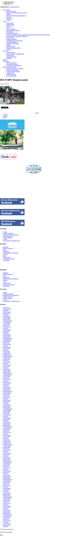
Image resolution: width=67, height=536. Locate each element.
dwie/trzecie (9, 532)
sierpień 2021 (6, 394)
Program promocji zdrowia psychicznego (17, 36)
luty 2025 (5, 332)
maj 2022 (5, 381)
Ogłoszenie (6, 251)
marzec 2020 (6, 419)
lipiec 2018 (6, 448)
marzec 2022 (6, 384)
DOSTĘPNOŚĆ (11, 46)
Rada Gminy (10, 26)
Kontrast (5, 116)
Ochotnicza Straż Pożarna (13, 71)
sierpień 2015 (6, 500)
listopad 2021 (6, 390)
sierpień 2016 (6, 482)
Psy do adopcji (10, 37)
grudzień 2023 (7, 353)
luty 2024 (5, 350)
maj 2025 (5, 328)
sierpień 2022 (6, 376)
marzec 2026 (6, 313)
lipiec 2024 (6, 343)
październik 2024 (7, 338)
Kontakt (9, 49)
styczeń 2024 (6, 351)
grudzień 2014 (7, 511)
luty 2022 (5, 385)
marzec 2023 (6, 366)
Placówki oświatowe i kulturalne (15, 68)
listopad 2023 (6, 354)
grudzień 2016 (7, 476)
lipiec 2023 (6, 360)
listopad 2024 (6, 337)
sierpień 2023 (6, 359)
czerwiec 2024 (7, 344)
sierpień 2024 (6, 341)
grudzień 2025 (7, 318)
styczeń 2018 (6, 457)
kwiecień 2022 (7, 382)
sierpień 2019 (6, 429)
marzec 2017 (6, 472)
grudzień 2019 (7, 423)
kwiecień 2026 (7, 312)
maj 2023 (5, 363)
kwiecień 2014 (7, 523)
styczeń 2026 (6, 316)
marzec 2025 (6, 331)
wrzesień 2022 (7, 375)
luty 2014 (5, 526)
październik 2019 (7, 426)
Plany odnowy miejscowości (14, 65)
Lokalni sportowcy (11, 74)
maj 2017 (5, 469)
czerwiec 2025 (7, 326)
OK (1, 535)
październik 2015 (7, 497)
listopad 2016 (6, 478)
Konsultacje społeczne (12, 33)
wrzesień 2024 (7, 340)
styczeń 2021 (6, 404)
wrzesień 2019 (7, 428)
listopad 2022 (6, 372)
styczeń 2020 (6, 422)
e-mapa (5, 239)
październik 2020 (7, 409)
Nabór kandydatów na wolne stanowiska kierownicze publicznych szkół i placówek (28, 34)
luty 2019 (5, 438)
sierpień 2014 (6, 517)
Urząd (4, 21)
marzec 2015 (6, 507)
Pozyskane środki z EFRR (13, 48)
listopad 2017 (6, 460)
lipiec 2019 (6, 431)
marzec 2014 (6, 525)
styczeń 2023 (6, 369)
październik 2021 (7, 391)
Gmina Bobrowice (14, 7)
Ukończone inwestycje (12, 64)
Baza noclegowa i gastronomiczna (15, 54)
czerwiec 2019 (7, 432)
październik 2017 (7, 462)
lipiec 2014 (6, 519)
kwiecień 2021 (7, 400)
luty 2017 (5, 473)
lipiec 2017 (6, 466)
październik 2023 (7, 356)
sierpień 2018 (6, 447)
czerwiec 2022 (7, 379)
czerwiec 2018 (7, 450)
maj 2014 (5, 522)
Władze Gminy (10, 24)
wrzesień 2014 (7, 516)
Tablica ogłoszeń (7, 237)
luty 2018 (5, 456)
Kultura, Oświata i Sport (9, 67)
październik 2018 (7, 444)
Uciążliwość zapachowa (13, 43)
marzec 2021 (6, 401)
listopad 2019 (6, 425)
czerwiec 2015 (7, 503)
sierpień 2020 (6, 412)
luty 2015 (5, 509)
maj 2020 (5, 416)
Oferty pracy (10, 18)
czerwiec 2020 (7, 415)
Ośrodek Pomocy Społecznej (10, 253)
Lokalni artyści (10, 55)
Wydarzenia (6, 260)
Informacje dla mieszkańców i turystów (17, 12)
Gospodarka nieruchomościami (15, 40)
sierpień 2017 (6, 464)
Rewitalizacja (10, 31)
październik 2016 (7, 479)
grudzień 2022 (7, 370)
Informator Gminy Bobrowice (11, 235)
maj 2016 (5, 487)
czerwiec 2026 (7, 309)
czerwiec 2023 (7, 362)
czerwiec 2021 (7, 397)
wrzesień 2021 (7, 392)
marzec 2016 (6, 489)
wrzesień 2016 (7, 481)
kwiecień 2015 (7, 506)
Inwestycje (6, 61)
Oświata (5, 254)
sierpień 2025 (6, 323)
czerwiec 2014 (7, 520)
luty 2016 (5, 491)
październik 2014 (7, 514)
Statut (8, 27)
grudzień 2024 (7, 335)
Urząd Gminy (10, 23)
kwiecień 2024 (7, 347)
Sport (4, 255)
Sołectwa (9, 17)
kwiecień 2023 (7, 365)
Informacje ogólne (11, 11)
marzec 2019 (6, 437)
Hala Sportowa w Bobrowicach (11, 240)
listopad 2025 (6, 319)
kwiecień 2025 (7, 329)
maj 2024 (5, 345)
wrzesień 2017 (7, 463)
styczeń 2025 (6, 334)
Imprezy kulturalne (11, 76)
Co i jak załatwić (11, 29)
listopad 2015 (6, 495)
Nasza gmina (6, 9)
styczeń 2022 (6, 387)
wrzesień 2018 (7, 445)
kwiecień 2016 (7, 488)
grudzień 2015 (7, 494)
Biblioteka (6, 247)
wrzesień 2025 (7, 322)
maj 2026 (5, 310)
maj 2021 (5, 398)
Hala (4, 250)
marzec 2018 (6, 454)
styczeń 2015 (6, 510)
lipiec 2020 (6, 413)
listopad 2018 (6, 442)
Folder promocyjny (11, 56)
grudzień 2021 (7, 388)
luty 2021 (5, 403)
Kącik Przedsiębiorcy (12, 42)
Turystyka (5, 51)
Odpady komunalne (12, 39)
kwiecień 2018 (7, 453)
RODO (8, 45)
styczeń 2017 (6, 475)
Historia (9, 14)
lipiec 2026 (6, 307)
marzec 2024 (6, 348)
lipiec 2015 (6, 501)
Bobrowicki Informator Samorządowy (16, 15)
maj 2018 (5, 451)
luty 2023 (5, 367)
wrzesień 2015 (7, 498)
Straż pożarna (6, 257)
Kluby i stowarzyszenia (13, 70)
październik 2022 (7, 373)
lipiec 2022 (6, 378)
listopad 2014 (6, 513)
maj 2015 (5, 504)
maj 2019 (5, 434)
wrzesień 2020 (7, 410)
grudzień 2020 (7, 406)
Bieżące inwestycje (11, 62)
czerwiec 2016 (7, 485)
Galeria (8, 20)
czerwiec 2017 (7, 467)
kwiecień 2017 (7, 470)
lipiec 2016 (6, 484)
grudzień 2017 (7, 459)
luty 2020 (5, 420)
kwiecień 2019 (7, 435)
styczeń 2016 (6, 492)
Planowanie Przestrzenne (13, 30)
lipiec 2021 (6, 395)
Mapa (4, 117)
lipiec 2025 (6, 325)
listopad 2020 (6, 407)
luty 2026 (5, 315)
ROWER (9, 58)
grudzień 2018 (7, 441)
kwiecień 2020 (7, 417)
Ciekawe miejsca (11, 52)
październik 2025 (7, 320)
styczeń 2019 (6, 439)
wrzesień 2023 (7, 357)
